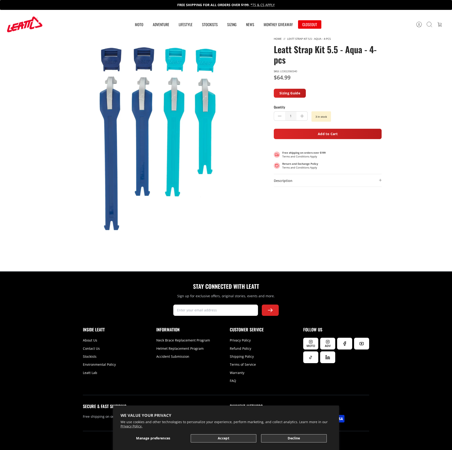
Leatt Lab (90, 372)
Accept (223, 438)
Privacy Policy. (131, 426)
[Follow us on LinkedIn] (327, 357)
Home (278, 38)
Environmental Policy (99, 364)
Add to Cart (328, 134)
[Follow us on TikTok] (310, 357)
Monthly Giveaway (278, 24)
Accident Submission (172, 356)
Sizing (232, 24)
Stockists (210, 24)
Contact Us (91, 348)
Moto (139, 24)
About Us (90, 340)
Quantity (279, 107)
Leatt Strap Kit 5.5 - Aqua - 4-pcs (309, 38)
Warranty (237, 372)
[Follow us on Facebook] (344, 344)
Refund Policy (240, 348)
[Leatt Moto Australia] (24, 24)
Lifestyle (186, 24)
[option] (158, 138)
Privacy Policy (240, 340)
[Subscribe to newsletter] (270, 310)
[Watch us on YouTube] (361, 344)
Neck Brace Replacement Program (183, 340)
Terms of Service (243, 364)
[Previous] (141, 4)
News (250, 24)
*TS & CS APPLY (262, 5)
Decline (294, 438)
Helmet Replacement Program (180, 348)
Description (283, 180)
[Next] (311, 4)
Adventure (161, 24)
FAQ (233, 380)
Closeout (309, 24)
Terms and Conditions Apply (299, 156)
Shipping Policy (242, 356)
